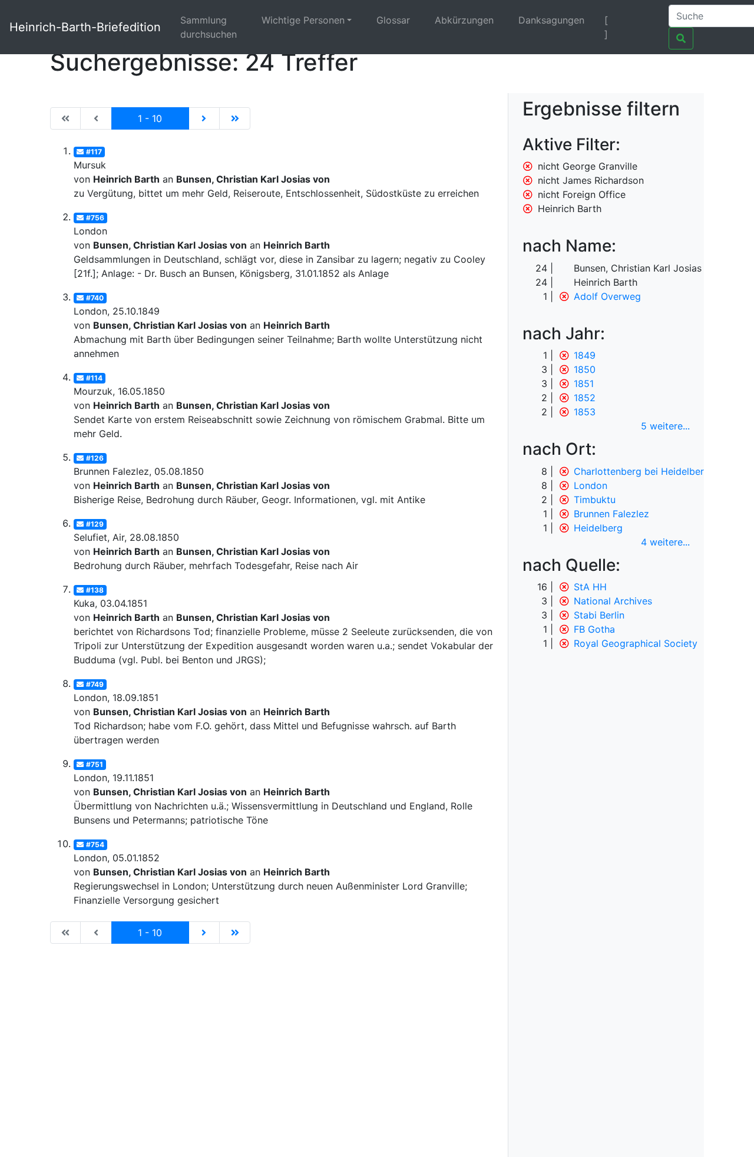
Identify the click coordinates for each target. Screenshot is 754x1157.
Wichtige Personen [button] (303, 20)
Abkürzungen (464, 20)
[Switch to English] (645, 20)
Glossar (393, 20)
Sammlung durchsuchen (208, 27)
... (665, 426)
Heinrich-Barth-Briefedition (85, 27)
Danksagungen (551, 20)
